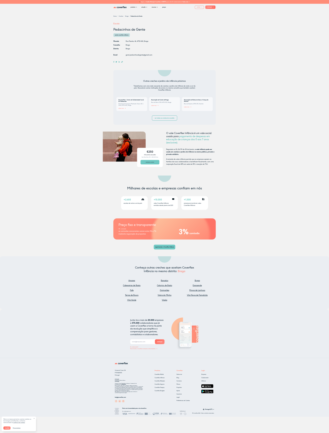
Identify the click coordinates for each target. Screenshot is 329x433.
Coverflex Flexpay (159, 387)
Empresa (203, 374)
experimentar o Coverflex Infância (164, 247)
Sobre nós (179, 374)
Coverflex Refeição (160, 381)
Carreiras (179, 381)
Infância (203, 381)
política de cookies (19, 422)
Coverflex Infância (159, 377)
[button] (134, 7)
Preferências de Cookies (183, 400)
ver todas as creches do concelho (164, 118)
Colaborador (205, 377)
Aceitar (7, 428)
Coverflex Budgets (160, 390)
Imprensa (179, 394)
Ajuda (178, 390)
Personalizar (17, 428)
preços (164, 7)
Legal (178, 397)
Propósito (179, 387)
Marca (178, 384)
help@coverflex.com (120, 397)
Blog (177, 377)
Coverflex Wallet (159, 374)
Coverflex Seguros (159, 384)
